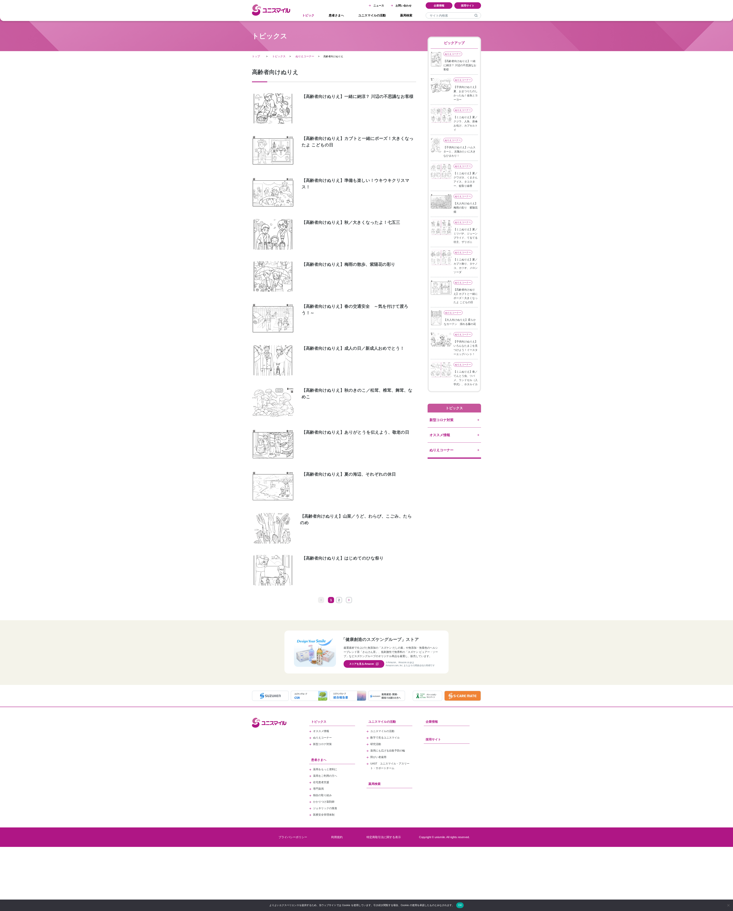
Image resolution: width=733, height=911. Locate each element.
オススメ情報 (321, 731)
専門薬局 (318, 788)
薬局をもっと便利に (325, 769)
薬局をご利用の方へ (325, 775)
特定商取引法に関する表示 (383, 837)
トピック (308, 15)
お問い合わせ (404, 5)
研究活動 (375, 744)
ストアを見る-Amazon (361, 663)
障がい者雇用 (378, 757)
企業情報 (439, 5)
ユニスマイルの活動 (372, 15)
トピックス (279, 56)
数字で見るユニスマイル (385, 737)
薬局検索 (406, 15)
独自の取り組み (322, 795)
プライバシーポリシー (293, 837)
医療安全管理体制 (323, 814)
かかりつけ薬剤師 (323, 801)
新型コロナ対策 (322, 744)
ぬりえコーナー (304, 56)
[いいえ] (728, 905)
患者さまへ (336, 15)
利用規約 (337, 837)
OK (460, 905)
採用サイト (467, 5)
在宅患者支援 (321, 782)
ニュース (378, 5)
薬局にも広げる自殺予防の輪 (387, 750)
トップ (256, 56)
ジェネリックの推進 (325, 808)
